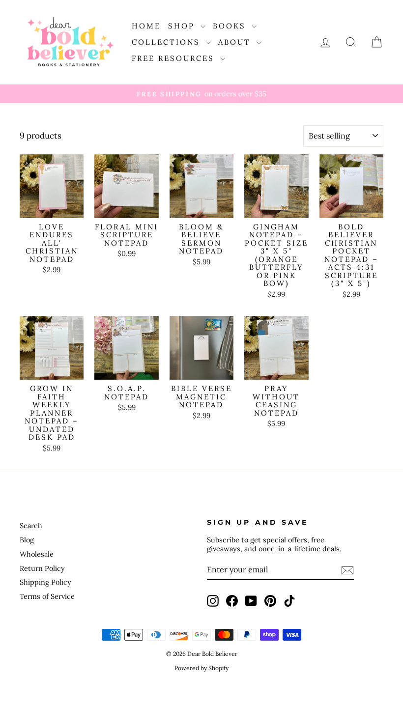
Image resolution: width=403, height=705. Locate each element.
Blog (27, 539)
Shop (183, 25)
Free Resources (175, 58)
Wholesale (37, 554)
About (236, 42)
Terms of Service (47, 596)
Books (231, 25)
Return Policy (42, 568)
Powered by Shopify (201, 668)
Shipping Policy (45, 582)
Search (31, 525)
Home (146, 25)
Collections (167, 42)
